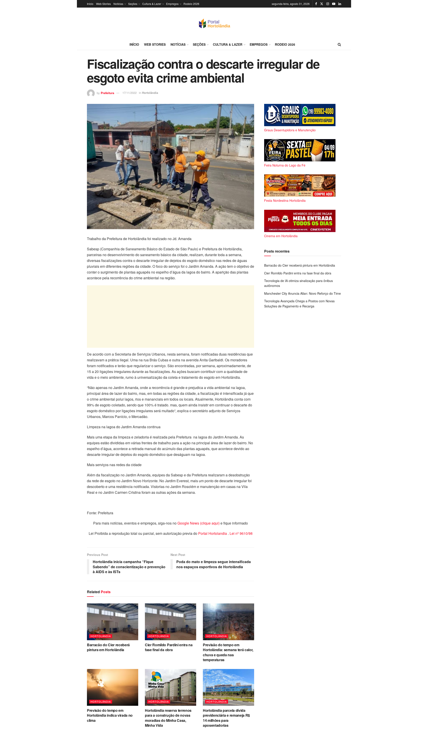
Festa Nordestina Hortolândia (285, 200)
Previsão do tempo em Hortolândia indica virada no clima (110, 715)
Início (90, 4)
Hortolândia (150, 93)
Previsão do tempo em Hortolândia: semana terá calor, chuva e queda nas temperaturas (228, 652)
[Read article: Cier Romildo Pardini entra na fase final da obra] (170, 621)
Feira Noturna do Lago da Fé (284, 165)
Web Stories (103, 4)
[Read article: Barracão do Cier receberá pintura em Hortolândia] (112, 621)
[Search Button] (339, 44)
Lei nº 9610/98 (241, 533)
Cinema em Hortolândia (281, 236)
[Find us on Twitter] (321, 4)
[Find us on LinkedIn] (339, 4)
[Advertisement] (170, 316)
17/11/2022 (129, 93)
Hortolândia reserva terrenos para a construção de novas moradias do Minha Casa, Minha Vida (168, 718)
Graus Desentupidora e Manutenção (290, 130)
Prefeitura (107, 93)
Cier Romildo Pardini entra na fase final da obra (169, 647)
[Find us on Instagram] (327, 4)
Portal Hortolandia (213, 533)
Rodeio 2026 (191, 4)
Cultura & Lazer (151, 4)
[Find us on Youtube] (333, 4)
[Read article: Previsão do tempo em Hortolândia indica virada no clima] (112, 687)
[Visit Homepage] (214, 23)
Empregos (172, 4)
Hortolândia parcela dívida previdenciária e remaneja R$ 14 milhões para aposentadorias (226, 718)
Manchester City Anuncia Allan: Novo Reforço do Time (302, 293)
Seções (132, 4)
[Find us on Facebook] (316, 4)
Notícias (118, 4)
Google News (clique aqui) (198, 523)
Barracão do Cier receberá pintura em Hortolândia (108, 647)
